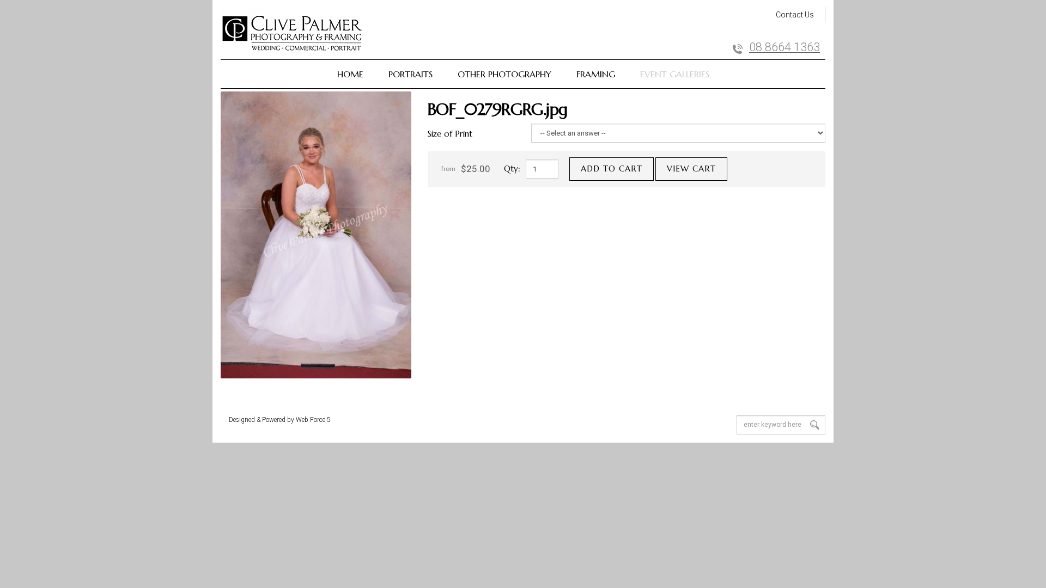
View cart (691, 168)
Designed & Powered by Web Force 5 (280, 420)
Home (350, 74)
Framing (595, 74)
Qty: (512, 168)
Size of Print (450, 133)
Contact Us (795, 14)
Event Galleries (674, 74)
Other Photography (504, 74)
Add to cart (611, 168)
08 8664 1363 (784, 47)
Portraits (410, 74)
